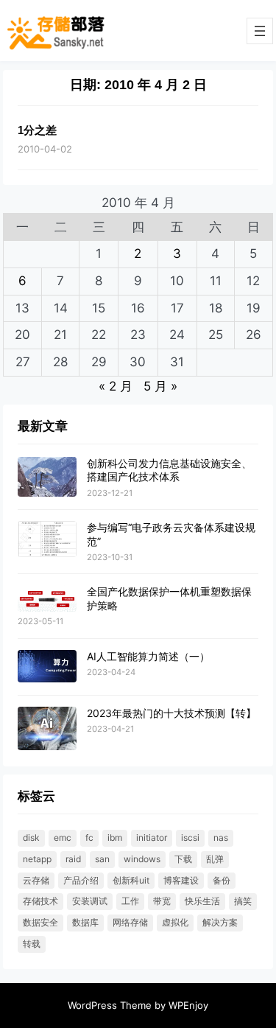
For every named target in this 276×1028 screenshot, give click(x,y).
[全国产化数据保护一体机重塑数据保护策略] (47, 598)
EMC (62, 837)
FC (89, 837)
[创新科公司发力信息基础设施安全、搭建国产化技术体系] (47, 477)
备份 (221, 880)
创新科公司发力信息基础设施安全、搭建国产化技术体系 (169, 470)
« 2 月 (115, 386)
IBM (114, 837)
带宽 (162, 900)
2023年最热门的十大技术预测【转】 (171, 713)
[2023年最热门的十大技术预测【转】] (47, 729)
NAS (220, 837)
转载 (31, 943)
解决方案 (220, 922)
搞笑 (243, 900)
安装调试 (89, 900)
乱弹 (215, 858)
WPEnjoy (188, 1005)
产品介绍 (81, 880)
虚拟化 (175, 922)
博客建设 (181, 880)
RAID (73, 858)
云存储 (36, 880)
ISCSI (190, 837)
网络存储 (130, 922)
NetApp (37, 858)
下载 (183, 858)
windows (142, 858)
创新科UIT (131, 880)
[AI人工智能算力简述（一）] (47, 667)
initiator (151, 837)
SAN (102, 858)
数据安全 (40, 922)
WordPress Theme (110, 1005)
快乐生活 (202, 900)
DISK (31, 837)
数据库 (85, 922)
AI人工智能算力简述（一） (148, 656)
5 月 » (160, 386)
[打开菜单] (260, 31)
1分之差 (37, 130)
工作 (130, 900)
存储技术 (40, 900)
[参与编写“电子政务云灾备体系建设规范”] (47, 540)
